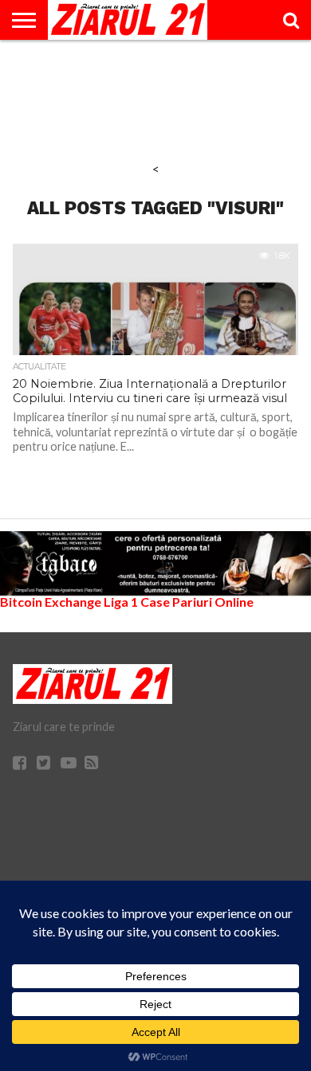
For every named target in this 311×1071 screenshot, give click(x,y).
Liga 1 (121, 601)
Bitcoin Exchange (50, 601)
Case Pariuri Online (197, 601)
